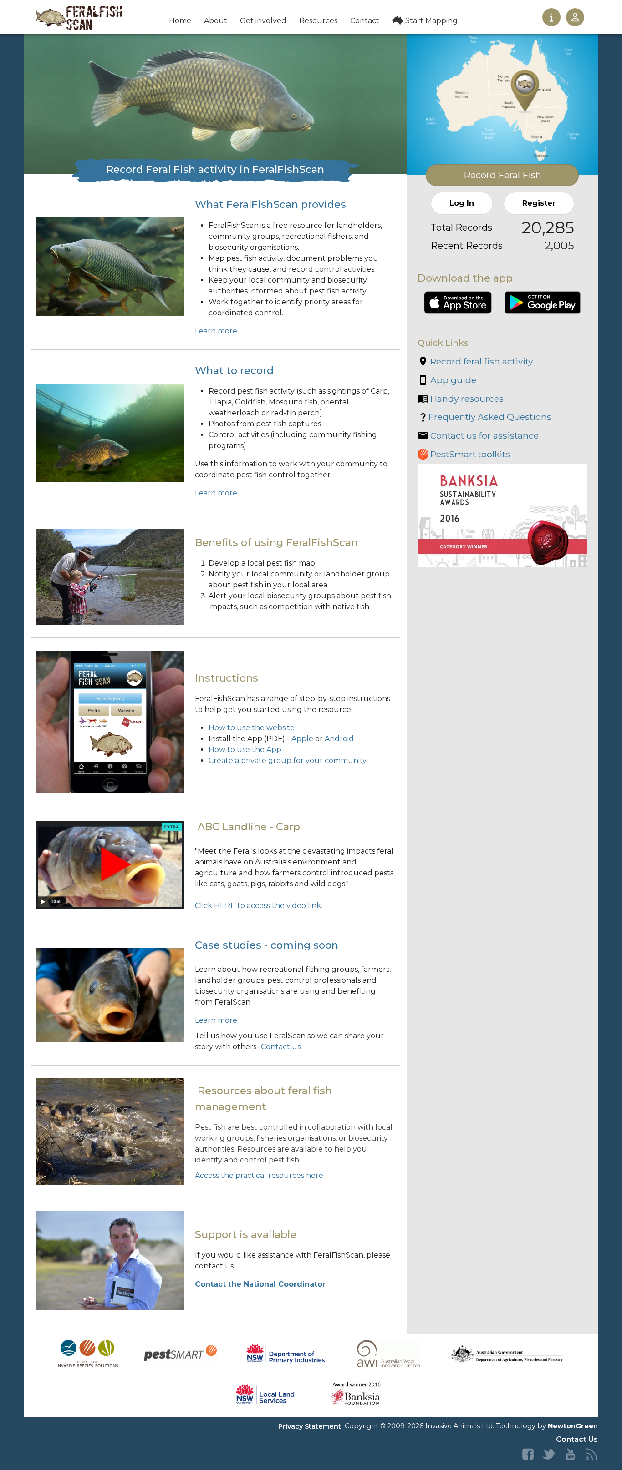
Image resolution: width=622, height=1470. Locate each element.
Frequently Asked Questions (489, 416)
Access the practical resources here (259, 1175)
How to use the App (245, 749)
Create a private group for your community (288, 760)
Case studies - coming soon (266, 945)
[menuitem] (180, 22)
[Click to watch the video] (110, 864)
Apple (302, 738)
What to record (234, 370)
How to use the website (252, 727)
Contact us (281, 1046)
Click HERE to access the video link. (258, 905)
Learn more (216, 331)
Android (339, 738)
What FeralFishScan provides (270, 204)
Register (539, 203)
